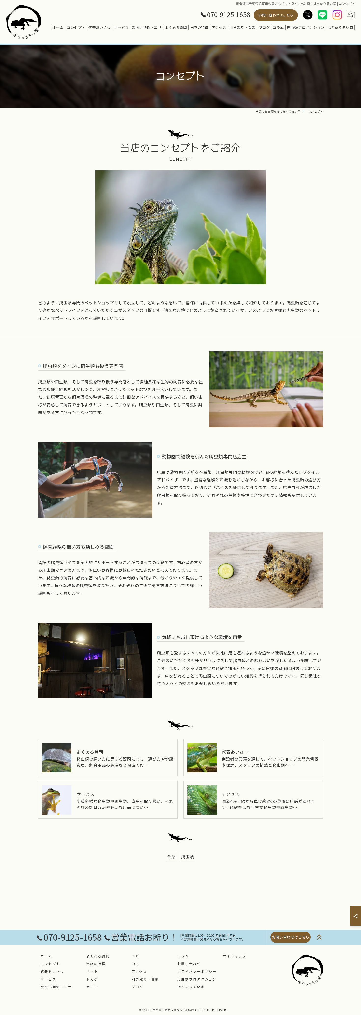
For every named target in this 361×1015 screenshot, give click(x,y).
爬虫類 (187, 857)
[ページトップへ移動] (319, 937)
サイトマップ (234, 955)
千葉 (171, 857)
